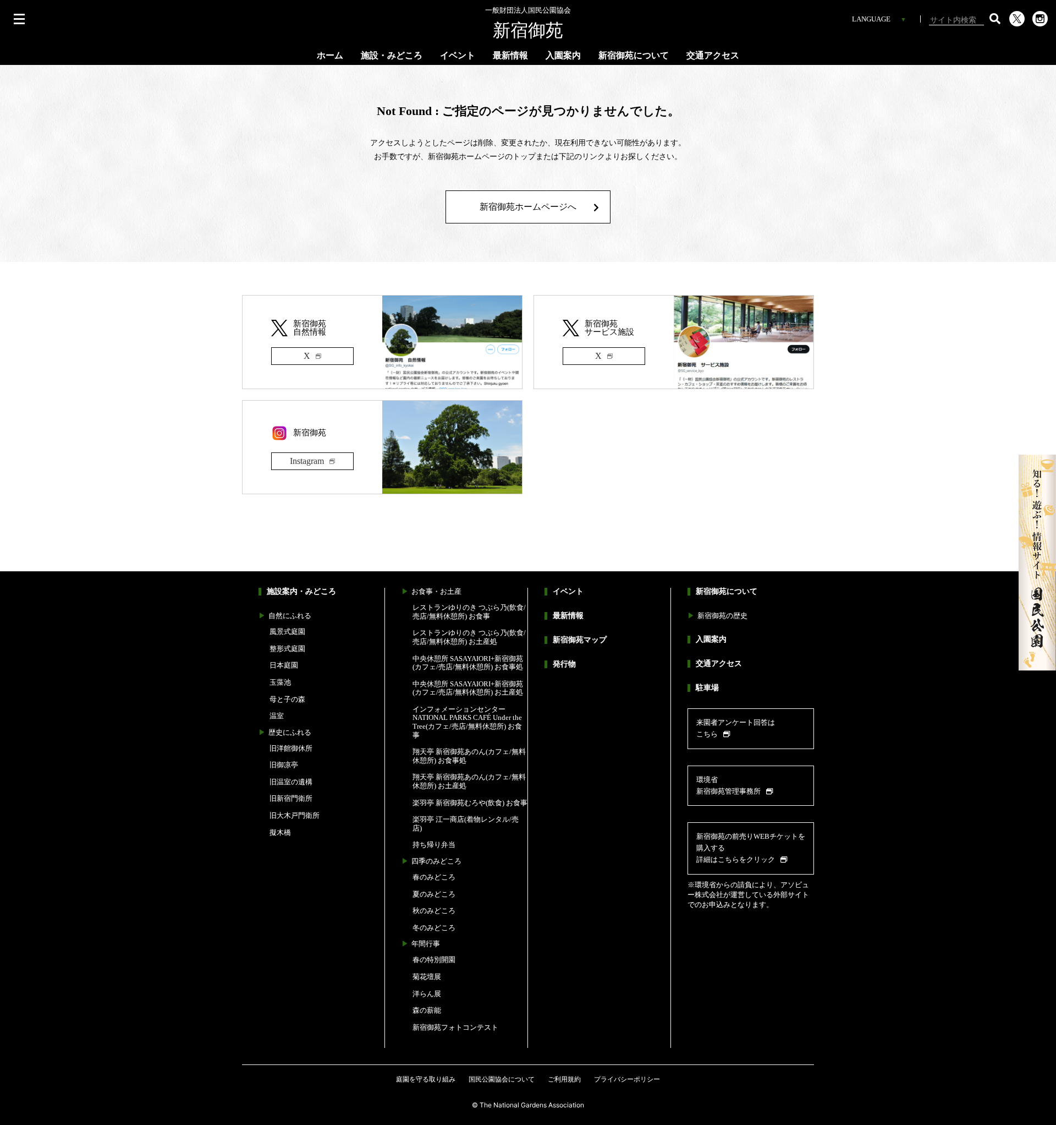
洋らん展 (427, 994)
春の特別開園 (434, 959)
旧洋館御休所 (291, 748)
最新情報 (510, 55)
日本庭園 (284, 665)
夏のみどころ (434, 894)
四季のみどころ (436, 861)
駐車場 (707, 688)
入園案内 (563, 55)
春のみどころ (434, 877)
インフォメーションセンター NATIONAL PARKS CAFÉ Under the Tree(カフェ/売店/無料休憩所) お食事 (467, 722)
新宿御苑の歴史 (722, 615)
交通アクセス (712, 55)
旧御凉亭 (284, 765)
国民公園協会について (502, 1079)
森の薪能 (427, 1010)
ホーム (330, 55)
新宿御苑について (633, 55)
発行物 (564, 664)
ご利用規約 (564, 1079)
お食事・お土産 (436, 591)
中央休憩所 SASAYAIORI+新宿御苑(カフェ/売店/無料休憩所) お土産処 (468, 688)
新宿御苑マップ (580, 640)
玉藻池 (280, 682)
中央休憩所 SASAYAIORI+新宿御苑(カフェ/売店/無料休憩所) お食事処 (468, 662)
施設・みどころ (391, 55)
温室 (277, 716)
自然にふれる (289, 615)
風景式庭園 (287, 631)
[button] (995, 19)
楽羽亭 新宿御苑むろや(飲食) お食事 (470, 803)
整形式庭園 (287, 649)
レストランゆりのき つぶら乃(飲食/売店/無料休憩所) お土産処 (469, 637)
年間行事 (425, 944)
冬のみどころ (434, 928)
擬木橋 (280, 832)
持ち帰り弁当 (434, 844)
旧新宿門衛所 (291, 798)
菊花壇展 (427, 977)
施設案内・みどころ (301, 591)
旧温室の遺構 (291, 782)
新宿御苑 (528, 23)
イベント (457, 55)
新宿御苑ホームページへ (528, 206)
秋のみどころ (434, 910)
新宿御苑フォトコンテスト (455, 1027)
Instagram (307, 461)
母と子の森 (287, 699)
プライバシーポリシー (627, 1079)
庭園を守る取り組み (425, 1079)
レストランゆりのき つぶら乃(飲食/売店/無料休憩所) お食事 (469, 611)
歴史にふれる (289, 732)
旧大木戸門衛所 (295, 815)
